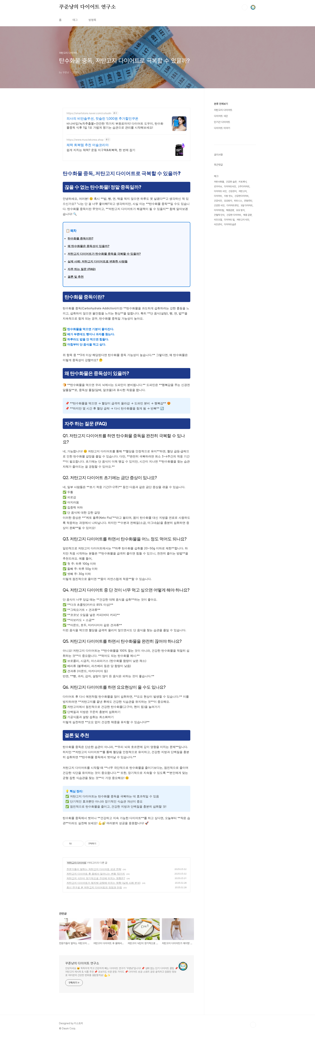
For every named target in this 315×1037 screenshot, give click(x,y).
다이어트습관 (230, 224)
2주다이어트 (244, 186)
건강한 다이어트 (234, 215)
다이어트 (218, 196)
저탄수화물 (219, 181)
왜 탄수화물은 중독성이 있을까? (88, 246)
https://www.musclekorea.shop (85, 139)
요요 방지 (240, 210)
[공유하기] (75, 843)
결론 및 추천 (76, 276)
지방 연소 (228, 196)
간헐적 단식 (219, 215)
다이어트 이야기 (222, 128)
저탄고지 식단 (243, 219)
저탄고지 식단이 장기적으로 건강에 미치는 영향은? (96, 878)
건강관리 (233, 191)
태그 (75, 20)
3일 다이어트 (247, 205)
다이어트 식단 (221, 116)
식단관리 (218, 224)
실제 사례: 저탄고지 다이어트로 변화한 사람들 (98, 261)
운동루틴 (248, 200)
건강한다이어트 (242, 196)
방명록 (92, 20)
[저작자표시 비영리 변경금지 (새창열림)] (104, 843)
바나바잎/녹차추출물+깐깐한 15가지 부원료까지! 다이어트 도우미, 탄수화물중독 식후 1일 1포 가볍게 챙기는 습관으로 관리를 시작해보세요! (115, 125)
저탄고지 (243, 191)
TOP (253, 1025)
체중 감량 (247, 215)
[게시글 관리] (79, 843)
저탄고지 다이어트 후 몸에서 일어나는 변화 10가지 (96, 873)
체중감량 (230, 210)
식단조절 (218, 219)
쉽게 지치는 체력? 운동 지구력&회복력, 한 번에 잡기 (101, 150)
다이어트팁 (219, 210)
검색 (244, 7)
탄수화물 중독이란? (80, 238)
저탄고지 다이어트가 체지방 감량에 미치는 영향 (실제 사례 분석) (104, 882)
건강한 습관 (231, 181)
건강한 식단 (219, 205)
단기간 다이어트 (222, 122)
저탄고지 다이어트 (76, 862)
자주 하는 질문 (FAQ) (82, 269)
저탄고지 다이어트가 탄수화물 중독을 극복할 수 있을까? (104, 254)
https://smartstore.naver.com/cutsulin (89, 113)
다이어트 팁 (229, 219)
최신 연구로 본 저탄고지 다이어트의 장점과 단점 (94, 887)
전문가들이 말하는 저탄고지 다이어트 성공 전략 (94, 869)
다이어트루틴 (233, 205)
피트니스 (238, 200)
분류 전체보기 (221, 103)
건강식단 (218, 200)
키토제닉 (243, 181)
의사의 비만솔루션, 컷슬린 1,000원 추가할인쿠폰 (102, 118)
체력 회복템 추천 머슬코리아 (88, 145)
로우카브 (218, 186)
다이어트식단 (230, 186)
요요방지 (228, 200)
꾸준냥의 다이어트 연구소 (87, 7)
